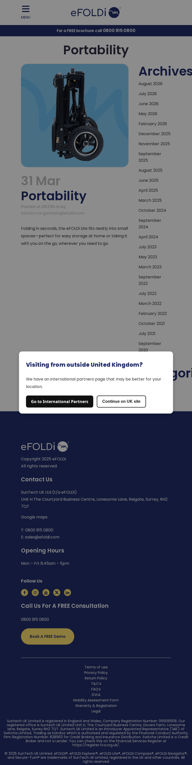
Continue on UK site (121, 401)
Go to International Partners (59, 401)
